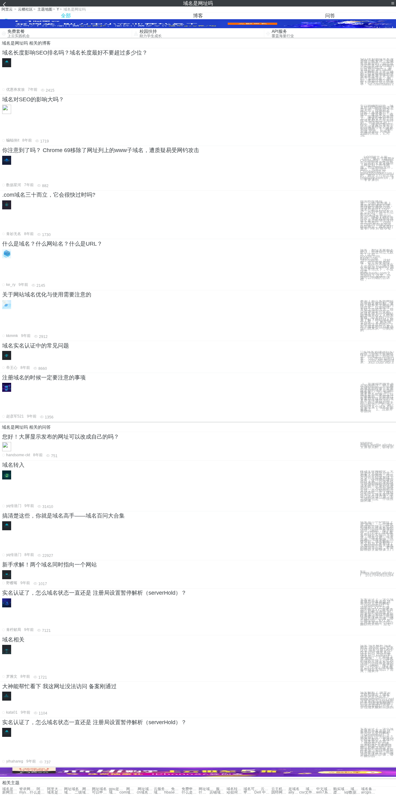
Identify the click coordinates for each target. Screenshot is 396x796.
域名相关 (13, 639)
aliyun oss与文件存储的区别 (293, 792)
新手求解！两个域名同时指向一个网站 (49, 565)
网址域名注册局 (207, 789)
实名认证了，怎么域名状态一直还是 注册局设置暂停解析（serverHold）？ (94, 593)
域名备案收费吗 (369, 789)
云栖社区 (25, 9)
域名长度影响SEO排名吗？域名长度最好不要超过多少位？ (75, 53)
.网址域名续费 (145, 789)
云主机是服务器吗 (279, 789)
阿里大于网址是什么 (55, 789)
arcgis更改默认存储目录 (369, 792)
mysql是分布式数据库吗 (24, 792)
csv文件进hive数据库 (307, 792)
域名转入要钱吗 (234, 789)
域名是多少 (55, 792)
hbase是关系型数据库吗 (172, 792)
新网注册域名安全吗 (10, 792)
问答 (330, 15)
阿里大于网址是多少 (42, 789)
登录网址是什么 (27, 789)
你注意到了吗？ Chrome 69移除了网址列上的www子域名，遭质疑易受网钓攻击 (100, 150)
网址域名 (71, 789)
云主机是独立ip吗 (266, 789)
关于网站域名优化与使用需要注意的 (46, 294)
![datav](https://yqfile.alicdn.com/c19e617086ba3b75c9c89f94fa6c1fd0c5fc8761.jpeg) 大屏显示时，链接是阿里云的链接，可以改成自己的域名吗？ (377, 445)
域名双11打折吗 (356, 789)
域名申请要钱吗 (311, 789)
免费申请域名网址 (190, 789)
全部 (66, 15)
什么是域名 (38, 792)
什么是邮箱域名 (204, 792)
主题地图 (44, 9)
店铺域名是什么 (217, 792)
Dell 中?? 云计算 (262, 792)
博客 (198, 15)
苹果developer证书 (248, 792)
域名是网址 (10, 789)
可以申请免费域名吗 (100, 792)
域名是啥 (69, 792)
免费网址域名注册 (176, 789)
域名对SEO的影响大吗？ (33, 99)
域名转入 (13, 465)
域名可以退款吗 (251, 789)
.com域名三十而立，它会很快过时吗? (48, 195)
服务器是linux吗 (221, 789)
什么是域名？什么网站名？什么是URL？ (52, 244)
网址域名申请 (131, 789)
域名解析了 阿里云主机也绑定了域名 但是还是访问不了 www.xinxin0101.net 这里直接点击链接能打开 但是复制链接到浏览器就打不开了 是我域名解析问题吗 (377, 700)
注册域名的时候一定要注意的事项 (44, 377)
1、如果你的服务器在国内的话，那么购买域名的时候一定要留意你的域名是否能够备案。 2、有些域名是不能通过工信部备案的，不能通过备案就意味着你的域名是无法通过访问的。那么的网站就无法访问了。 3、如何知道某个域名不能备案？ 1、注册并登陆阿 (377, 398)
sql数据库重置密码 (352, 792)
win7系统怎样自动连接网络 (324, 792)
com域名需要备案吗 (127, 792)
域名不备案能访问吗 (159, 792)
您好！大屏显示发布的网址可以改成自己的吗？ (60, 437)
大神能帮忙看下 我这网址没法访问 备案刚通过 (59, 686)
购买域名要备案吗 (341, 789)
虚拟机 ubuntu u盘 (338, 792)
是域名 (293, 789)
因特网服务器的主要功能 (279, 792)
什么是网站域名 (190, 792)
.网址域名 (86, 789)
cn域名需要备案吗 (145, 792)
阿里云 (7, 9)
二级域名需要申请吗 (83, 792)
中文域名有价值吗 (324, 789)
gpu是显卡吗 (117, 789)
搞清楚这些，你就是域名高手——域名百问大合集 (63, 516)
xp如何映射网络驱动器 (234, 792)
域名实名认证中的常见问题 (35, 346)
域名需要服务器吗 (114, 792)
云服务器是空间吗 (162, 789)
